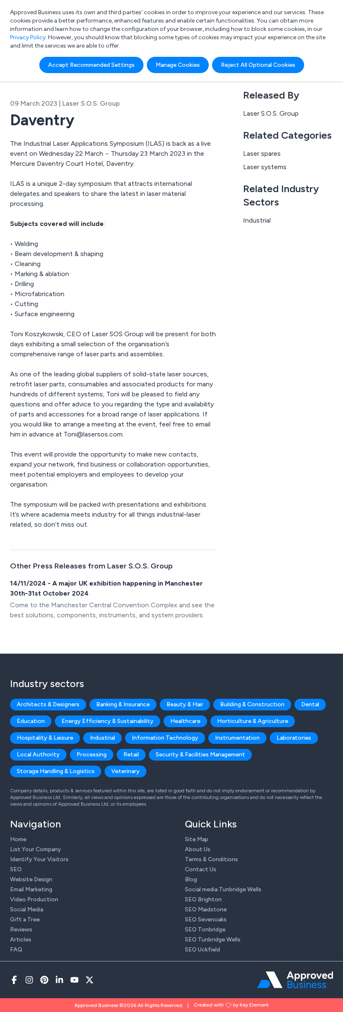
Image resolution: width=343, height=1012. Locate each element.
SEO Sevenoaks (206, 919)
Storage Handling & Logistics (56, 771)
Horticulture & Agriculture (252, 721)
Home (18, 839)
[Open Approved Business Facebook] (14, 980)
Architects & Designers (48, 704)
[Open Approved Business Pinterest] (44, 980)
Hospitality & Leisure (45, 737)
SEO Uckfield (202, 949)
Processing (92, 754)
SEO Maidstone (206, 909)
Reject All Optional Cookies (258, 64)
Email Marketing (31, 889)
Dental (310, 704)
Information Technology (165, 737)
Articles (20, 939)
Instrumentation (237, 737)
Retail (131, 754)
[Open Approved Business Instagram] (29, 980)
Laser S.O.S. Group (271, 113)
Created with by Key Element (231, 1005)
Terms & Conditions (211, 859)
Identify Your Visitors (39, 859)
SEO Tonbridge (205, 929)
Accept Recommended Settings (91, 64)
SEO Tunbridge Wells (213, 939)
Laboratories (293, 737)
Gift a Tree (25, 919)
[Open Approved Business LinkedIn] (59, 980)
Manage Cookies (178, 64)
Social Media (26, 909)
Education (31, 721)
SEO (16, 869)
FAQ (16, 949)
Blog (191, 879)
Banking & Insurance (123, 704)
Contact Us (200, 869)
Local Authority (38, 754)
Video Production (34, 899)
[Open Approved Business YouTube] (74, 980)
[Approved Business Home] (295, 979)
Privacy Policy (28, 37)
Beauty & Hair (184, 704)
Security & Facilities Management (200, 754)
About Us (197, 849)
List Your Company (35, 849)
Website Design (31, 879)
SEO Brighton (203, 899)
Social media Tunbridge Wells (223, 889)
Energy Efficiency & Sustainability (107, 721)
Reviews (21, 929)
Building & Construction (252, 704)
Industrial (257, 220)
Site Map (196, 839)
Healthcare (185, 721)
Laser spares (262, 153)
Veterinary (125, 771)
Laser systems (265, 167)
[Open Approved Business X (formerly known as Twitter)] (89, 980)
